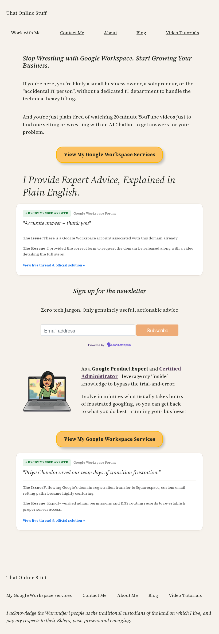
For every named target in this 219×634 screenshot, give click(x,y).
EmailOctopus (121, 345)
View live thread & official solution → (54, 265)
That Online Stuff (26, 13)
